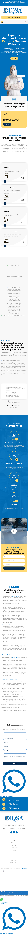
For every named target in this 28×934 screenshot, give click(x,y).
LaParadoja (24, 868)
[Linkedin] (17, 832)
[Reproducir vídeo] (14, 531)
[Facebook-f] (11, 832)
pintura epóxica (15, 596)
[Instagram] (14, 832)
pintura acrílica (15, 657)
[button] (2, 22)
